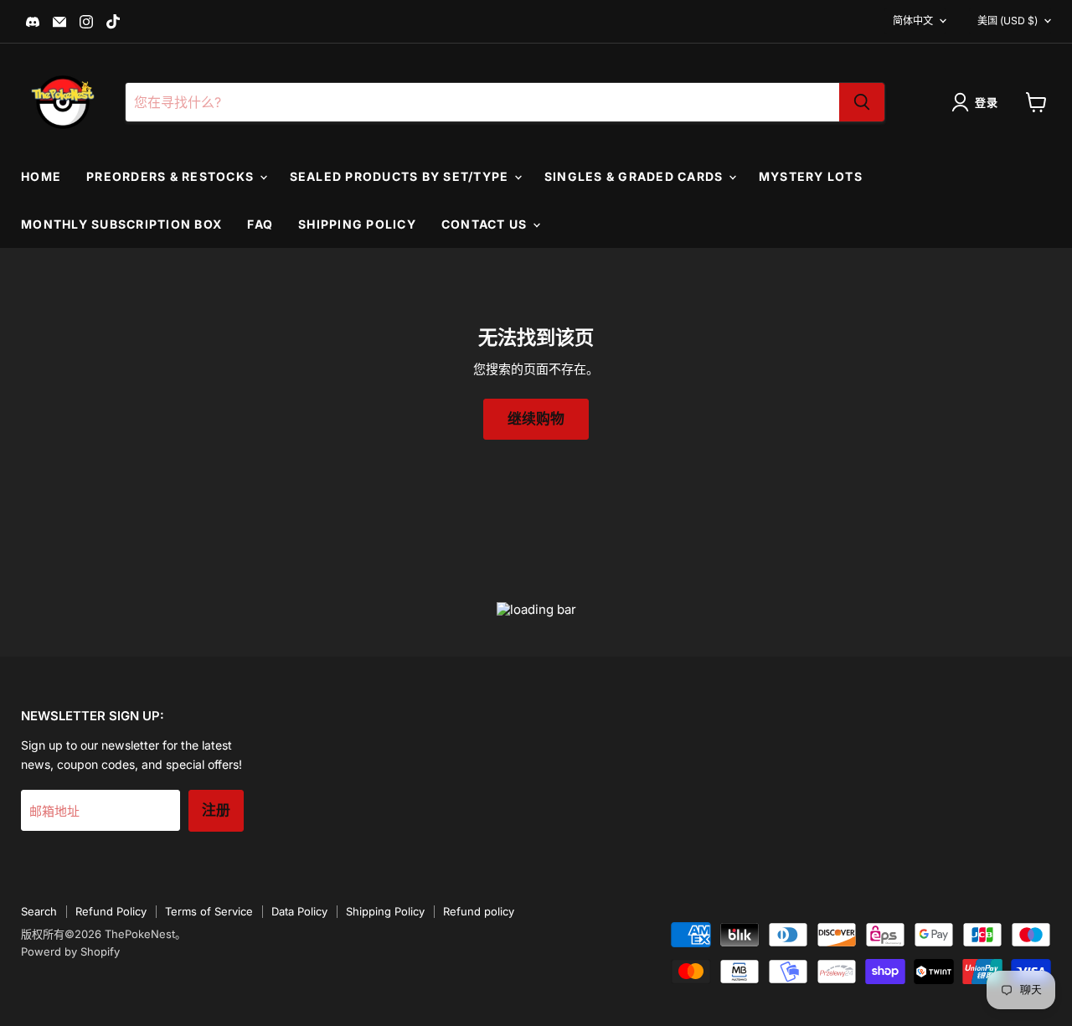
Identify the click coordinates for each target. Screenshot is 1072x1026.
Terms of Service (209, 911)
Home (41, 176)
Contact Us (486, 224)
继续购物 (536, 419)
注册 (216, 810)
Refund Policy (111, 911)
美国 (1007, 20)
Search (39, 911)
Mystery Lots (811, 176)
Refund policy (478, 911)
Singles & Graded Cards (635, 176)
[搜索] (861, 102)
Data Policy (299, 911)
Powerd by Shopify (70, 951)
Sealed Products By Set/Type (401, 176)
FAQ (260, 224)
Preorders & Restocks (171, 176)
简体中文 (913, 20)
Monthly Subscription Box (121, 224)
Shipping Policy (357, 224)
